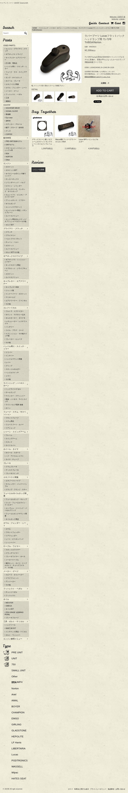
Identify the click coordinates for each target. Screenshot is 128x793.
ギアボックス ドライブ (13, 54)
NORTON (9, 157)
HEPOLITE (18, 736)
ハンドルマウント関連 (13, 359)
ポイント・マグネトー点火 (15, 315)
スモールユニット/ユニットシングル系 (15, 149)
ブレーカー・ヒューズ (13, 339)
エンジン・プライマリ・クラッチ (16, 50)
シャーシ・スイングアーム (14, 432)
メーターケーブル (12, 560)
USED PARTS (9, 45)
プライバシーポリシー (98, 789)
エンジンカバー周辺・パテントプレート (16, 211)
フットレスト (10, 595)
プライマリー (10, 235)
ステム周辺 (9, 421)
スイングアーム (11, 439)
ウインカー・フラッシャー (15, 396)
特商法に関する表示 (81, 789)
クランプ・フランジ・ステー (16, 489)
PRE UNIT (17, 652)
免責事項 (111, 789)
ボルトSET (9, 225)
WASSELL (17, 766)
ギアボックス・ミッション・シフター (16, 261)
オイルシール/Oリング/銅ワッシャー (15, 175)
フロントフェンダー (12, 532)
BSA (7, 154)
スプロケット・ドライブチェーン (16, 270)
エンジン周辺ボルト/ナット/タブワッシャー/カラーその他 (15, 220)
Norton (15, 688)
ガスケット (9, 167)
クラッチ (8, 232)
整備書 (8, 114)
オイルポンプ (10, 204)
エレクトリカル (9, 308)
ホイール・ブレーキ (12, 81)
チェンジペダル (11, 592)
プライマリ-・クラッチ (13, 228)
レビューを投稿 (38, 170)
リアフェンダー (11, 536)
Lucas (15, 754)
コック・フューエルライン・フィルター (16, 504)
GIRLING (16, 724)
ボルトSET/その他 (12, 252)
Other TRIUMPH (17, 679)
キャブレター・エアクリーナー (14, 282)
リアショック (10, 428)
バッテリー (9, 327)
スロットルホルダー (12, 369)
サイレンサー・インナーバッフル (16, 485)
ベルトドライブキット (13, 239)
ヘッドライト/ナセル (70, 28)
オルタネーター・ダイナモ (15, 318)
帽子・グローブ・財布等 (14, 127)
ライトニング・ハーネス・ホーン (50, 28)
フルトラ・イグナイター (14, 311)
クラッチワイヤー (12, 553)
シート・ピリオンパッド (14, 539)
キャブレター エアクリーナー (15, 59)
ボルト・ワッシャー (12, 635)
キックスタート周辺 (12, 265)
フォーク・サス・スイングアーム (16, 73)
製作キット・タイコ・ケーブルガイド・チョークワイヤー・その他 (16, 565)
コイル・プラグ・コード (14, 330)
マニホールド (10, 297)
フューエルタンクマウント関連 (16, 515)
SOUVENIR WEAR (12, 108)
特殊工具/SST (10, 628)
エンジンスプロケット (13, 207)
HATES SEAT (19, 778)
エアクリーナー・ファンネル (16, 301)
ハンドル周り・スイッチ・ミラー (16, 68)
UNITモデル (9, 145)
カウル (8, 529)
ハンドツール (10, 625)
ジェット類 (9, 290)
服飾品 (8, 101)
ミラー (8, 376)
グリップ (8, 366)
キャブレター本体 (12, 287)
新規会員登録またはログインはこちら (97, 77)
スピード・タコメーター (14, 575)
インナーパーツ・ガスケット (16, 294)
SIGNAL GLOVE (11, 111)
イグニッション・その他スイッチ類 (16, 335)
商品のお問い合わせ (105, 96)
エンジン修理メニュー (12, 639)
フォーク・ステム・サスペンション (14, 413)
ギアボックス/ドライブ (13, 256)
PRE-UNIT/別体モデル (13, 141)
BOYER (16, 706)
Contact (104, 23)
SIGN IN (115, 19)
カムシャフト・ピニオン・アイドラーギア (16, 196)
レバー (8, 362)
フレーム (8, 435)
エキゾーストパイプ (12, 481)
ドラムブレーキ (11, 467)
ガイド (70, 789)
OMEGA (8, 606)
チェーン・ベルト (12, 242)
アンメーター (10, 581)
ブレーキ (7, 463)
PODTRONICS (20, 760)
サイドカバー (10, 445)
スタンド (8, 442)
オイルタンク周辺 (12, 519)
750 (14, 664)
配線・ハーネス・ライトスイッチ (16, 400)
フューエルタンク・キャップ (16, 499)
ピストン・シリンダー (13, 186)
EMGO (15, 718)
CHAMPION (18, 712)
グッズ (8, 131)
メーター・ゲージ (12, 91)
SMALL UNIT (19, 670)
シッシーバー (10, 542)
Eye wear (8, 118)
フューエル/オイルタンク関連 (14, 494)
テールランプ (10, 392)
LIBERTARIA (19, 748)
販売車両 (7, 138)
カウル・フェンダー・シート (16, 88)
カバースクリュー (12, 216)
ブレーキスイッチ (12, 473)
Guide (93, 23)
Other (7, 160)
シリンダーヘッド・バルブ (15, 182)
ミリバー (8, 352)
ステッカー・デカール (13, 124)
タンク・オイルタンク (13, 77)
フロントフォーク (12, 418)
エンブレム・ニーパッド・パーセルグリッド (16, 509)
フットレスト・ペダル (13, 94)
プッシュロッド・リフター (15, 200)
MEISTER (9, 603)
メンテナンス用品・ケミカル (16, 632)
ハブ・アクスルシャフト (14, 456)
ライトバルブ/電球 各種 (14, 405)
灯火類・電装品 (11, 63)
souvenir (6, 105)
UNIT (14, 658)
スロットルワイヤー (12, 550)
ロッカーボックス (12, 179)
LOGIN (121, 19)
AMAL (15, 700)
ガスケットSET (11, 170)
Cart (117, 23)
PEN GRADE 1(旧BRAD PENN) (14, 613)
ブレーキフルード (12, 618)
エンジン (7, 163)
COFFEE (8, 134)
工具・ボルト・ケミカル (13, 621)
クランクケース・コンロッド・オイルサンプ (15, 190)
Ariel (14, 694)
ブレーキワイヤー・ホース (15, 556)
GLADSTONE (19, 730)
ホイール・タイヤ (10, 449)
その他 (8, 304)
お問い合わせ (120, 789)
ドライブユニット (12, 578)
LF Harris (16, 742)
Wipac (15, 772)
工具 (7, 98)
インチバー (9, 356)
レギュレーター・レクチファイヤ (16, 322)
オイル (6, 599)
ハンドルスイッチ (12, 372)
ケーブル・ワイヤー (11, 546)
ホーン (8, 408)
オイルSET (9, 609)
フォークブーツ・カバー (14, 425)
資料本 (8, 121)
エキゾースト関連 (12, 84)
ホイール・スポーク (12, 453)
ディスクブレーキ (12, 470)
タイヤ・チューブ (12, 459)
